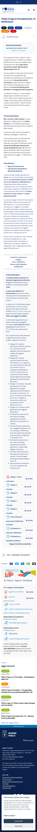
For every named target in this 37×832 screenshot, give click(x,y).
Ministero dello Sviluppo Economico (12, 782)
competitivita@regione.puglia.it (19, 639)
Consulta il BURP (14, 604)
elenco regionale (10, 759)
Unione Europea (7, 779)
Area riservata (29, 740)
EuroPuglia (5, 784)
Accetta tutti (19, 821)
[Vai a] (7, 10)
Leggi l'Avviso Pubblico (15, 592)
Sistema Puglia (6, 788)
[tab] (18, 37)
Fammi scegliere (9, 815)
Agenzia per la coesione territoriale (12, 777)
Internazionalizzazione (8, 786)
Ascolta (29, 479)
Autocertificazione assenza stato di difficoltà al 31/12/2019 (14, 521)
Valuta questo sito (18, 726)
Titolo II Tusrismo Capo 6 (20, 311)
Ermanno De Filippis (10, 619)
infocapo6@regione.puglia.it (17, 623)
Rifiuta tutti (18, 826)
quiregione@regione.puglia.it (15, 757)
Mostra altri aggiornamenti (10, 723)
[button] (18, 2)
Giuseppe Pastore (9, 630)
